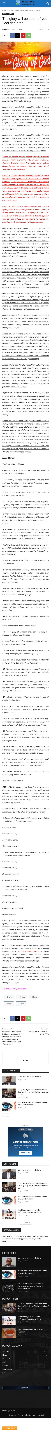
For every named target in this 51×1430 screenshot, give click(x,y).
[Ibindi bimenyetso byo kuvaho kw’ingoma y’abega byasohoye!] (9, 1214)
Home (4, 10)
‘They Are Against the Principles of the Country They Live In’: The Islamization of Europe (33, 1092)
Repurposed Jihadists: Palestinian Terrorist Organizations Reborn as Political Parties (30, 1286)
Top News (10, 14)
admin (6, 29)
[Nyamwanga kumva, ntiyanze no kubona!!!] (9, 1333)
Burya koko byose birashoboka (29, 1077)
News (10, 10)
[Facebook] (12, 35)
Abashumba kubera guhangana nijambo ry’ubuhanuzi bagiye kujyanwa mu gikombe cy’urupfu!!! (25, 1238)
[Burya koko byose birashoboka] (9, 1080)
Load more (24, 1223)
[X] (17, 35)
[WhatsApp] (28, 35)
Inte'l (4, 1097)
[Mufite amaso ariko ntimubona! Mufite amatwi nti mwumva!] (9, 1106)
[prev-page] (3, 1115)
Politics (5, 1084)
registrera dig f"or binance (12, 1236)
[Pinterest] (23, 35)
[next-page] (7, 1115)
